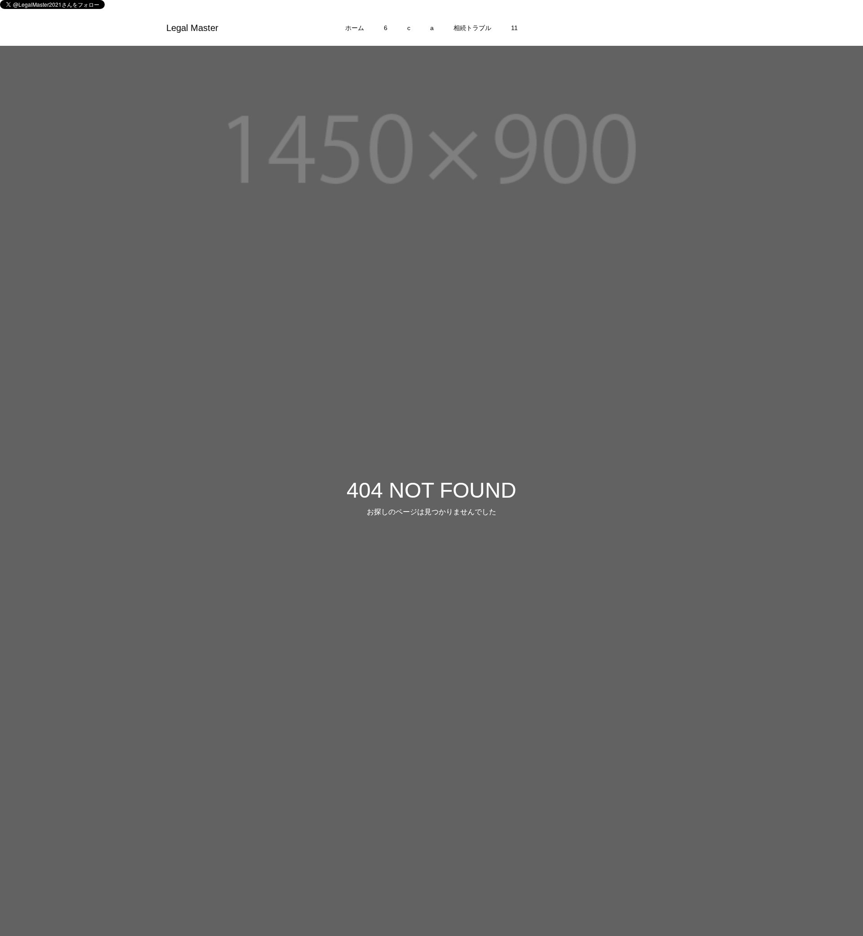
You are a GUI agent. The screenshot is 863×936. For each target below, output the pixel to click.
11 (514, 27)
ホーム (354, 27)
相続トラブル (472, 27)
